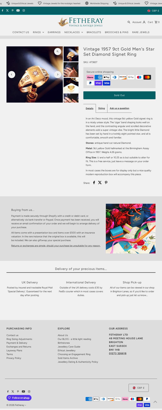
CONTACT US (20, 32)
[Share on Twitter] (100, 183)
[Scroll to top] (155, 401)
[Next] (57, 74)
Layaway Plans (14, 350)
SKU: (86, 62)
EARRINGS (54, 32)
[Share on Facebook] (94, 183)
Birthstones (64, 342)
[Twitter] (7, 11)
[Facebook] (2, 11)
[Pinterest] (12, 11)
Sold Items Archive (68, 358)
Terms (9, 354)
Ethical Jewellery (66, 350)
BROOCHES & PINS (116, 32)
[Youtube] (18, 11)
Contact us (12, 335)
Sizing (101, 108)
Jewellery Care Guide (69, 346)
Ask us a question (119, 108)
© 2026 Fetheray (15, 405)
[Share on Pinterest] (106, 183)
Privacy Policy (13, 358)
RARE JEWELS (141, 32)
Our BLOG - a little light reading (74, 339)
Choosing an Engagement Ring (74, 354)
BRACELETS (94, 32)
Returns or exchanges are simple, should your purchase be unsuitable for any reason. (55, 245)
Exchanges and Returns (18, 346)
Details (89, 108)
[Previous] (11, 74)
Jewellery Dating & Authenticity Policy (78, 361)
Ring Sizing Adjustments (19, 339)
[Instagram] (23, 11)
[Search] (129, 22)
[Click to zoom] (57, 51)
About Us (63, 335)
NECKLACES (72, 32)
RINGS (37, 32)
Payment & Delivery (16, 342)
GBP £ (155, 10)
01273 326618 (118, 353)
